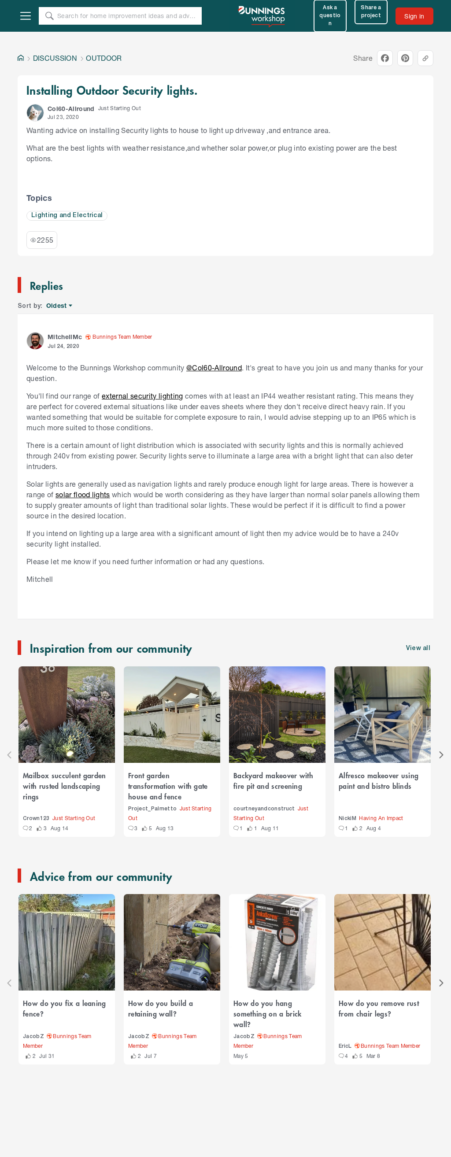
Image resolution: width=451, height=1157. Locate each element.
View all (418, 648)
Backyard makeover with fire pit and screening (273, 780)
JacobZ (33, 1036)
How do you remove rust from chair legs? (379, 1008)
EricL (345, 1046)
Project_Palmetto (152, 808)
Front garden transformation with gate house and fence (168, 786)
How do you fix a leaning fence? (64, 1008)
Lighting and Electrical (67, 215)
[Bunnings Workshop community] (262, 15)
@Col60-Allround (214, 367)
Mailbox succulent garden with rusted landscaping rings (64, 786)
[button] (35, 113)
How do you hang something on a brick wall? (267, 1013)
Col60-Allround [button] (71, 108)
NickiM (347, 818)
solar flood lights (82, 494)
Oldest (57, 306)
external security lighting (142, 396)
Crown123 (36, 818)
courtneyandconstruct (264, 808)
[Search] (49, 16)
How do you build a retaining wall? (160, 1008)
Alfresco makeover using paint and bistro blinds (378, 780)
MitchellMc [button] (65, 336)
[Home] (21, 58)
